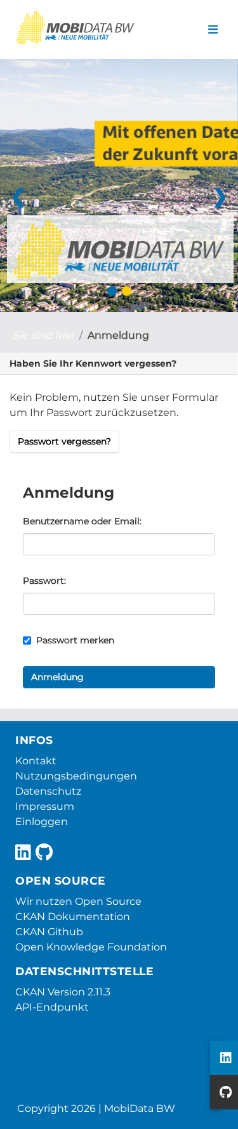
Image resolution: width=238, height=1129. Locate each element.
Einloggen (41, 822)
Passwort (43, 580)
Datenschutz (48, 791)
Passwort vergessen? (64, 441)
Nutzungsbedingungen (76, 776)
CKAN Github (49, 932)
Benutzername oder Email (81, 521)
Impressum (44, 806)
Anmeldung (118, 335)
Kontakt (35, 761)
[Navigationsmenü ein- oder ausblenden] (213, 30)
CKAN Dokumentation (72, 917)
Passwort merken (74, 640)
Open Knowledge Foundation (91, 947)
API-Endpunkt (52, 1007)
